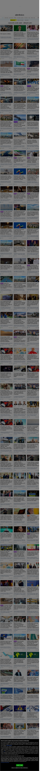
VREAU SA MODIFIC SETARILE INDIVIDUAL (19, 767)
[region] (19, 755)
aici (4, 751)
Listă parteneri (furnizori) (5, 762)
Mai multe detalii (9, 745)
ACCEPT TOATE (20, 765)
